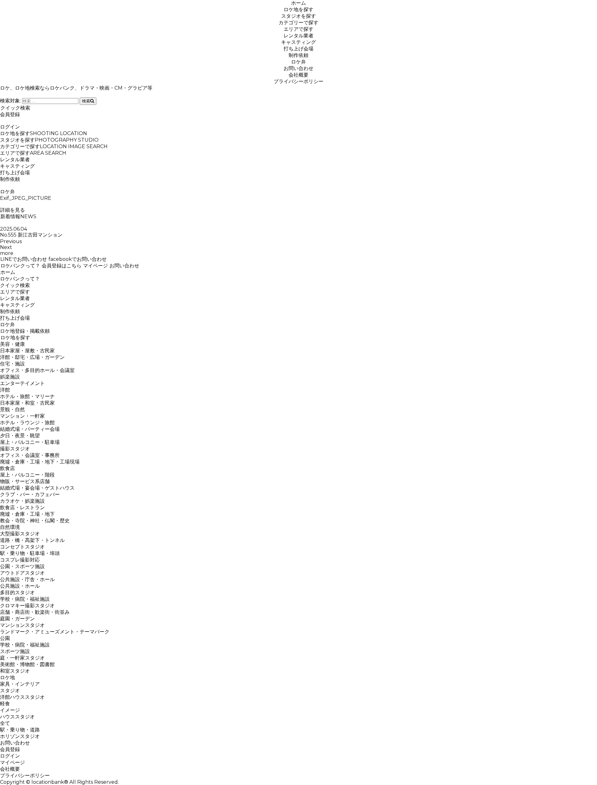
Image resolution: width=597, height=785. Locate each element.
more (6, 253)
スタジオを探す (298, 16)
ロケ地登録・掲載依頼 (25, 331)
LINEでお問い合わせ (23, 259)
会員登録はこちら (61, 266)
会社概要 (298, 75)
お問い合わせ (298, 68)
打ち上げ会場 (298, 49)
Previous (11, 241)
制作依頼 (298, 55)
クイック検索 (15, 108)
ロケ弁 (298, 62)
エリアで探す (298, 29)
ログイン (10, 127)
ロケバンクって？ (20, 266)
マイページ (95, 266)
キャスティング (298, 42)
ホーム (298, 3)
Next (6, 247)
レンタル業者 (298, 36)
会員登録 (10, 114)
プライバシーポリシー (298, 81)
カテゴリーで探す (298, 23)
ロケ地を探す (298, 9)
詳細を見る (12, 210)
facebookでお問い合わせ (78, 259)
